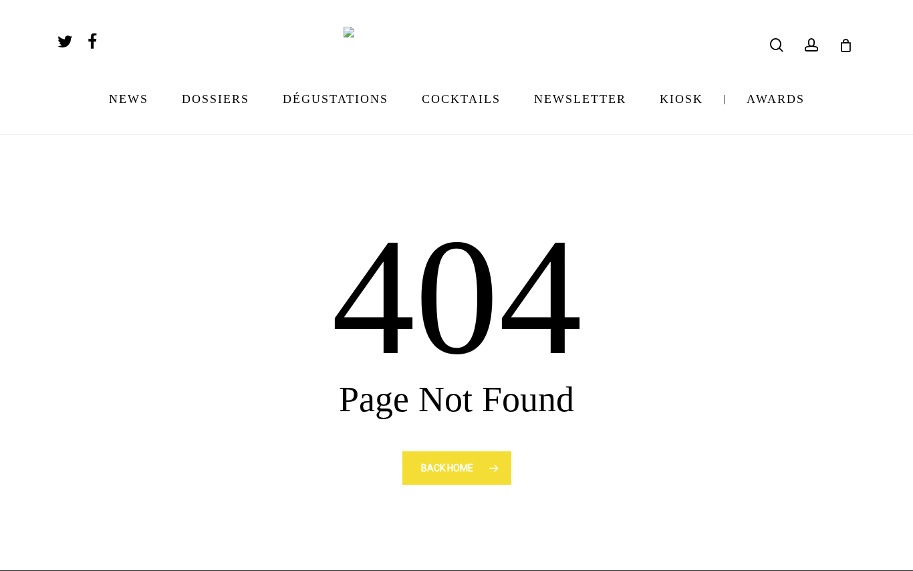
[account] (811, 45)
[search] (777, 45)
